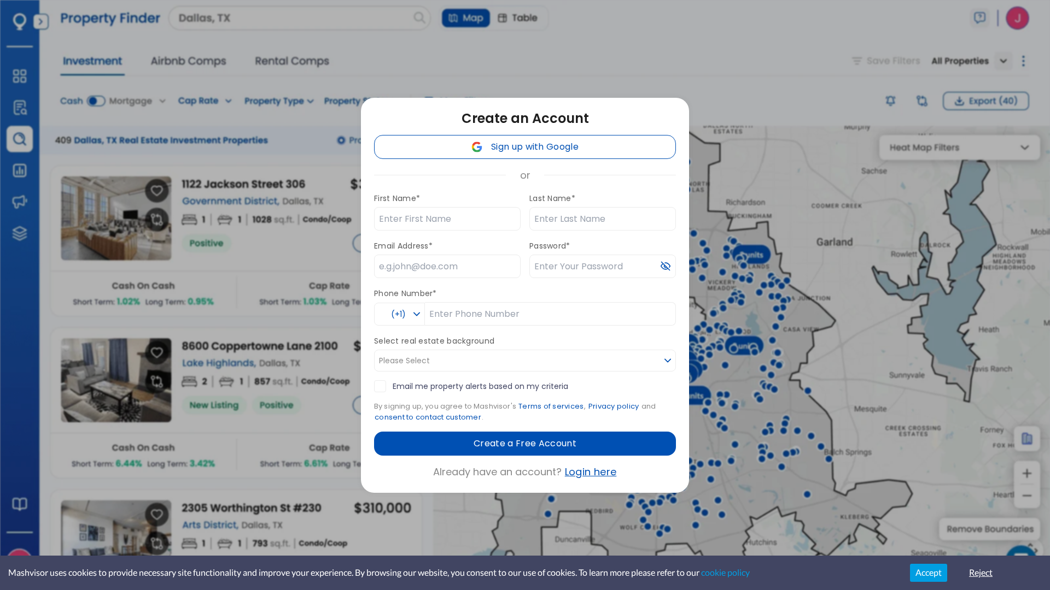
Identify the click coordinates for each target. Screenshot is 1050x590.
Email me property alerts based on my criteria (480, 386)
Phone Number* (405, 293)
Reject (981, 572)
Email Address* (403, 245)
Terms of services (551, 406)
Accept (928, 572)
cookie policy (725, 572)
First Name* (397, 198)
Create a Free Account (525, 443)
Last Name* (552, 198)
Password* (549, 245)
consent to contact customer (428, 417)
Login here (591, 472)
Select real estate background (434, 340)
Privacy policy (613, 406)
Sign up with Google (535, 146)
